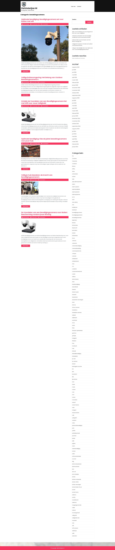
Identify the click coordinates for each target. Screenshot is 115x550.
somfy (73, 497)
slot (73, 469)
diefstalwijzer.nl (29, 8)
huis (73, 348)
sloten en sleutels (76, 479)
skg (73, 461)
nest (73, 407)
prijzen (73, 443)
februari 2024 (75, 144)
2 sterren (74, 158)
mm (73, 394)
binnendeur (75, 225)
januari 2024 (75, 146)
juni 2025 (74, 103)
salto (73, 453)
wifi (73, 525)
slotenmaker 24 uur (77, 487)
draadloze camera (76, 312)
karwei (73, 364)
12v (73, 156)
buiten (73, 233)
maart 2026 (75, 80)
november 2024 (76, 121)
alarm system (75, 186)
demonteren (75, 279)
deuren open (75, 292)
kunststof (74, 374)
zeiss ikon (74, 536)
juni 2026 (74, 72)
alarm (73, 184)
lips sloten (74, 379)
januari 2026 (75, 85)
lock (73, 382)
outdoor (74, 420)
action (73, 176)
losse (73, 384)
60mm (73, 166)
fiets (73, 328)
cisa (73, 263)
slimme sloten (75, 466)
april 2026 (74, 77)
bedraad (74, 210)
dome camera (75, 307)
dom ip (74, 305)
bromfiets (74, 230)
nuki (73, 415)
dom (73, 302)
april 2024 (74, 139)
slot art (74, 471)
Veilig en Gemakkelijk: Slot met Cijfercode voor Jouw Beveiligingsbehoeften (82, 48)
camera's (74, 243)
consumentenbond (77, 271)
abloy (73, 168)
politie (73, 430)
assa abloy (75, 202)
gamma (74, 333)
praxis (73, 438)
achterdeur (75, 174)
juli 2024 (74, 131)
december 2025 (76, 87)
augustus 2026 (75, 67)
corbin (73, 274)
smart (73, 489)
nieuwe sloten (75, 412)
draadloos (74, 310)
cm (73, 266)
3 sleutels (74, 161)
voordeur (74, 520)
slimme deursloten (76, 464)
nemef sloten (75, 405)
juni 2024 (74, 134)
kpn (73, 371)
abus (73, 171)
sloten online (75, 482)
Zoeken (74, 19)
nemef (74, 402)
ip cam (74, 358)
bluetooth (74, 228)
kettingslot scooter (77, 366)
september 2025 (76, 95)
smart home (75, 492)
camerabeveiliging (76, 245)
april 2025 (74, 108)
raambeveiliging (76, 448)
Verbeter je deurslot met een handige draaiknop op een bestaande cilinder (81, 36)
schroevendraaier (76, 456)
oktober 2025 (75, 92)
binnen (74, 222)
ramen (73, 451)
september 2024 (76, 126)
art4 (73, 199)
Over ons (73, 6)
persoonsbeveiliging (77, 425)
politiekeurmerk (76, 433)
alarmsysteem (75, 192)
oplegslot (74, 417)
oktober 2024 (75, 123)
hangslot (74, 338)
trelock (74, 510)
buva (73, 238)
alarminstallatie (76, 189)
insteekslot (75, 356)
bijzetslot (74, 220)
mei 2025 (74, 105)
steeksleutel (75, 500)
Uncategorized (76, 512)
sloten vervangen (76, 484)
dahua (73, 276)
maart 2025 (75, 110)
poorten (74, 435)
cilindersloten (75, 261)
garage (74, 335)
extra (73, 325)
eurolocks (74, 320)
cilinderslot (75, 258)
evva (73, 322)
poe (73, 428)
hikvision (74, 340)
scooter (74, 459)
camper (74, 253)
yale (73, 533)
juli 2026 (74, 69)
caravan (74, 256)
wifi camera (75, 528)
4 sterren (74, 163)
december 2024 (76, 118)
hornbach (74, 346)
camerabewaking (76, 248)
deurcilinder (75, 287)
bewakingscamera (76, 217)
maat (73, 387)
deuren (74, 289)
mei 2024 (74, 136)
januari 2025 (75, 116)
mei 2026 (74, 75)
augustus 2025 (75, 98)
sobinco (74, 494)
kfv (73, 369)
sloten (73, 476)
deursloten (75, 297)
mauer (73, 389)
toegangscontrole (76, 505)
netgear (74, 410)
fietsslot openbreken (77, 330)
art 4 (73, 197)
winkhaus (74, 530)
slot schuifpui (75, 474)
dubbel (74, 315)
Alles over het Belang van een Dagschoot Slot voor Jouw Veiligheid (82, 32)
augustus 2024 (75, 128)
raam (73, 446)
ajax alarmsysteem (77, 181)
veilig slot (74, 515)
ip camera (74, 361)
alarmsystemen (76, 194)
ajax (73, 179)
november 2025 (76, 90)
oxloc (73, 423)
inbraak (74, 351)
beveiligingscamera (77, 212)
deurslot (74, 294)
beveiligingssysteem (77, 215)
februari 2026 (75, 82)
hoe (73, 343)
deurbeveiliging (76, 284)
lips (73, 376)
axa (73, 204)
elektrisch (74, 317)
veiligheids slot (75, 518)
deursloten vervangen (77, 299)
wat (73, 523)
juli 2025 (74, 100)
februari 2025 (75, 113)
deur (73, 281)
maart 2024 (75, 141)
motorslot (74, 399)
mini (73, 392)
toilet (73, 507)
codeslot (74, 269)
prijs (73, 441)
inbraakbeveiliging (76, 353)
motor (73, 397)
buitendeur (75, 235)
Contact (79, 6)
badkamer (74, 207)
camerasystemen (76, 251)
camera (74, 240)
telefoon (74, 502)
